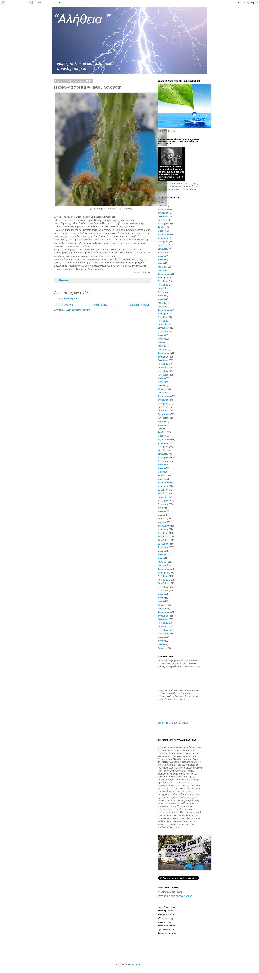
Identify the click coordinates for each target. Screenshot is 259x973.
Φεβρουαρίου (164, 209)
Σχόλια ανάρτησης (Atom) (78, 310)
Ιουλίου (161, 256)
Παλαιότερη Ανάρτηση (138, 305)
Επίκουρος (163, 723)
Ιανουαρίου (163, 213)
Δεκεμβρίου (163, 216)
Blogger (138, 964)
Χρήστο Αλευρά (183, 895)
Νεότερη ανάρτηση (64, 305)
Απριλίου (162, 202)
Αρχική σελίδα (100, 305)
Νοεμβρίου (163, 220)
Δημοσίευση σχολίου (68, 298)
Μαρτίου (162, 205)
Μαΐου (161, 263)
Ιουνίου (161, 259)
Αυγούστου (163, 252)
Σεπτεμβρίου (164, 223)
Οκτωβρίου (163, 249)
